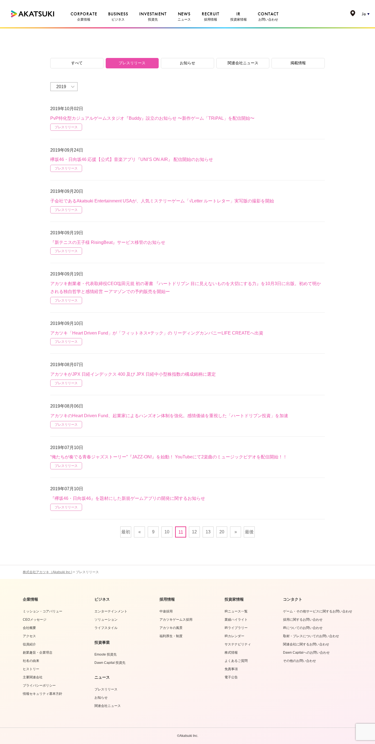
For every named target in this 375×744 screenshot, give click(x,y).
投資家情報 (234, 599)
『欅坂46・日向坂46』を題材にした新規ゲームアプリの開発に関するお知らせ (127, 498)
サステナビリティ (238, 644)
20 (221, 532)
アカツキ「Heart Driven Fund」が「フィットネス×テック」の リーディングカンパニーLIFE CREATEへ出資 (156, 333)
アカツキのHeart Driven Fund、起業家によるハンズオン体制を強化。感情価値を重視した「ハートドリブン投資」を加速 (169, 415)
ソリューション (105, 620)
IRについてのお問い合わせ (303, 628)
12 (194, 532)
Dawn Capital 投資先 (109, 663)
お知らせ (187, 63)
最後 (249, 532)
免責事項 (231, 669)
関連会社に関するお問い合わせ (306, 644)
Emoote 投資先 (105, 654)
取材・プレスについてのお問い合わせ (311, 636)
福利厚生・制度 (171, 636)
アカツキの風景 (171, 628)
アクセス (29, 636)
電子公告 (231, 677)
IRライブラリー (236, 628)
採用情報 (167, 599)
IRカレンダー (234, 636)
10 (166, 532)
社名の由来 (31, 661)
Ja (364, 14)
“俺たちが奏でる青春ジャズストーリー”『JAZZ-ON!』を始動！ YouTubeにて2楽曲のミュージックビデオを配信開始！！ (168, 457)
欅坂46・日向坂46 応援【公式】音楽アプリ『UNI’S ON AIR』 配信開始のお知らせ (131, 159)
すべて (77, 63)
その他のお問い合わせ (299, 661)
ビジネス (102, 599)
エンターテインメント (110, 611)
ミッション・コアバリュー (42, 611)
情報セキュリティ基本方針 (42, 694)
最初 (125, 532)
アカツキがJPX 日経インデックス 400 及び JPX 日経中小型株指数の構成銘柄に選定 (133, 374)
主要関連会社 (33, 677)
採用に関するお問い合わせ (303, 620)
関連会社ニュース (243, 63)
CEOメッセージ (34, 620)
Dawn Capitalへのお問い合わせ (306, 652)
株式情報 (231, 652)
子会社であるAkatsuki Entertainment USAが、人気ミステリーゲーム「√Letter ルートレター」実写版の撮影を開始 (162, 201)
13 (208, 532)
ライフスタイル (105, 628)
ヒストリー (31, 669)
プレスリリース (132, 63)
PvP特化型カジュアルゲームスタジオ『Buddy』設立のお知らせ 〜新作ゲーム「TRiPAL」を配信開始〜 (152, 118)
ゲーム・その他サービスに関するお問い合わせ (317, 611)
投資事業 (102, 642)
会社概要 (29, 628)
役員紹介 (29, 644)
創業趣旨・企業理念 (37, 652)
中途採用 (166, 611)
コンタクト (292, 599)
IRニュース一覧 (236, 611)
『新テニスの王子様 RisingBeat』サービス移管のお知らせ (107, 242)
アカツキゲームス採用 (175, 620)
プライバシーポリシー (39, 685)
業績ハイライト (236, 620)
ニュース (102, 677)
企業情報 (30, 599)
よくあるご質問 (236, 661)
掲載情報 (298, 63)
